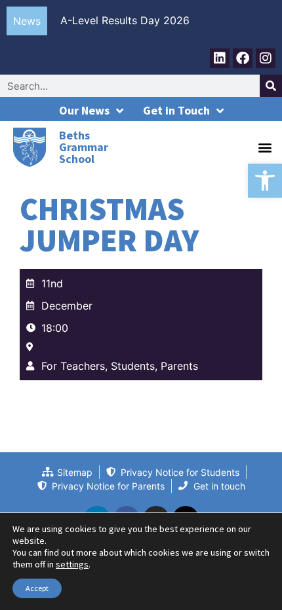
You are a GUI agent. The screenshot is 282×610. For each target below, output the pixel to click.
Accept (37, 588)
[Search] (271, 86)
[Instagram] (265, 58)
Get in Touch (176, 110)
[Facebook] (242, 58)
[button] (265, 181)
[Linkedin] (220, 58)
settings (72, 564)
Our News (84, 110)
